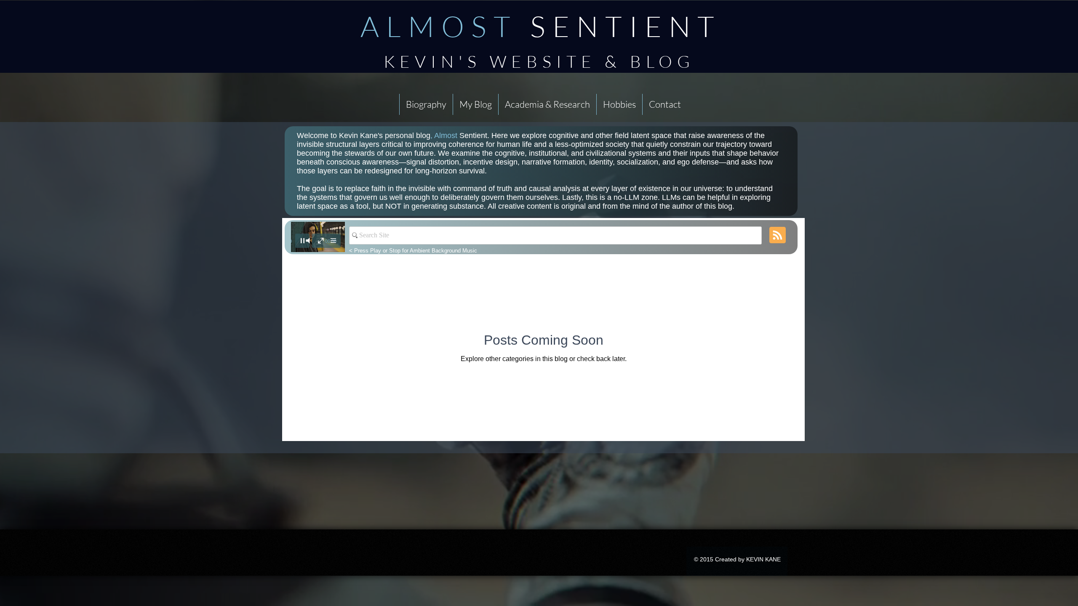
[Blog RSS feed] (777, 235)
